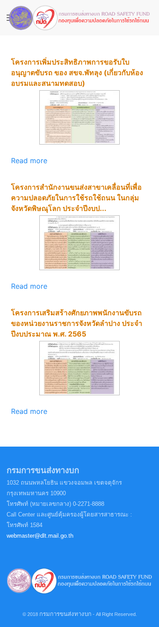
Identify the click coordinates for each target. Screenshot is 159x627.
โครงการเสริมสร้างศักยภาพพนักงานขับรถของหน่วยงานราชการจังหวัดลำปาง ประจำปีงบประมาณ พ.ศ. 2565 (76, 323)
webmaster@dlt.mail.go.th (40, 535)
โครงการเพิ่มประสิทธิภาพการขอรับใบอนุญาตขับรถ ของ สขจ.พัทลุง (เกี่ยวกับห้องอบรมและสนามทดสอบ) (77, 72)
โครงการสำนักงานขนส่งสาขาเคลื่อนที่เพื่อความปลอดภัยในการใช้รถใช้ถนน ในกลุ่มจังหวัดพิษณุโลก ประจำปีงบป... (76, 198)
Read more (29, 160)
